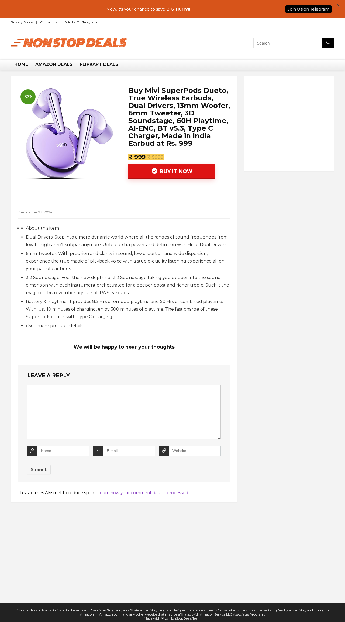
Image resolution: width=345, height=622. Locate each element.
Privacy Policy (22, 22)
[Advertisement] (289, 124)
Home (21, 64)
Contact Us (48, 22)
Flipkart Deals (99, 64)
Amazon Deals (54, 64)
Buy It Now (175, 171)
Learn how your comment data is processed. (143, 492)
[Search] (328, 43)
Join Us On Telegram (81, 22)
